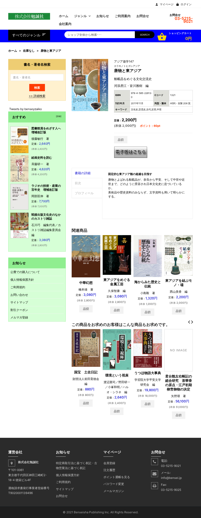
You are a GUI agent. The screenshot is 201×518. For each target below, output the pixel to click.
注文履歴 (109, 470)
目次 (78, 183)
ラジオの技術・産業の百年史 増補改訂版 (46, 187)
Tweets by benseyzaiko (25, 109)
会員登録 (109, 463)
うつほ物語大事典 (147, 373)
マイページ (167, 4)
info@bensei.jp (171, 478)
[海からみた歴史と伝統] (147, 256)
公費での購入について (25, 272)
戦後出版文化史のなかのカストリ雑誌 (46, 216)
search (145, 34)
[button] (104, 62)
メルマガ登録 (19, 317)
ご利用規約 (17, 287)
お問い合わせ (19, 295)
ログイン (186, 4)
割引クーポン (19, 310)
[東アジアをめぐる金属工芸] (117, 255)
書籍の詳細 (82, 173)
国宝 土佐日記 (86, 372)
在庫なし (29, 50)
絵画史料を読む (41, 157)
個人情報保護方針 (22, 280)
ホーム (12, 50)
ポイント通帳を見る (116, 477)
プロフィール (84, 193)
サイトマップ (19, 302)
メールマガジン (113, 491)
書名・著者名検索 (37, 64)
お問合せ (62, 496)
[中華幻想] (86, 256)
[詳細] (58, 116)
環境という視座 (117, 375)
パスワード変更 (113, 484)
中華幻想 (86, 283)
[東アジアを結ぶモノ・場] (178, 255)
